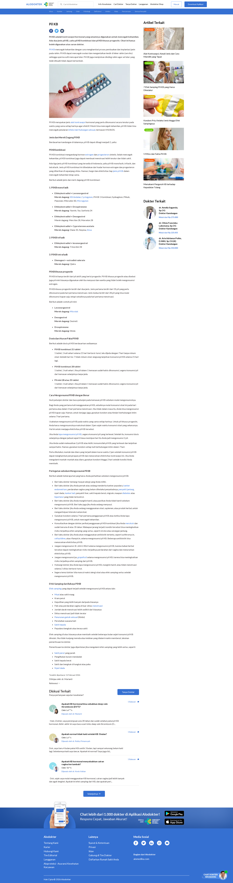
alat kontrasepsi (78, 122)
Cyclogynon (87, 197)
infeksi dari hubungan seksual (81, 129)
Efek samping (55, 588)
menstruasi (97, 605)
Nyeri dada (59, 668)
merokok (129, 523)
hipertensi (59, 497)
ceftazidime (60, 538)
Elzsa (89, 230)
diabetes (126, 493)
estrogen (89, 154)
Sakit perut (59, 653)
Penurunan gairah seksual (66, 617)
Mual (56, 594)
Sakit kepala (60, 624)
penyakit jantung (126, 489)
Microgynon (82, 200)
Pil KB (52, 49)
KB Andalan (75, 197)
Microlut (74, 311)
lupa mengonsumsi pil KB (70, 434)
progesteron (103, 154)
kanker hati (70, 493)
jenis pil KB (118, 171)
